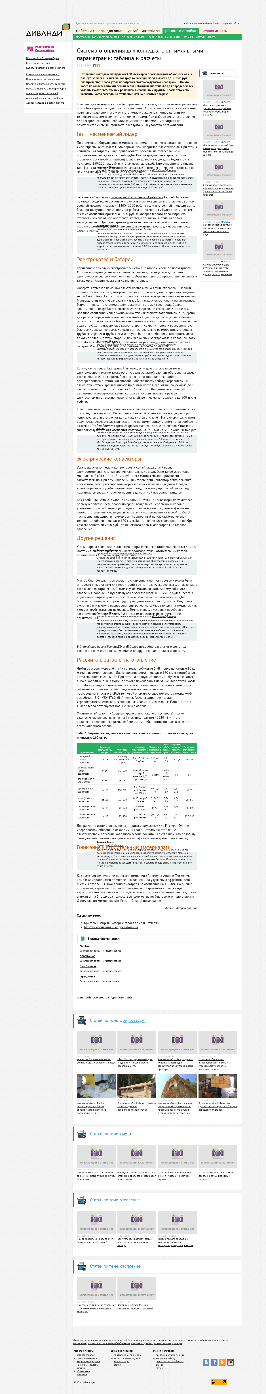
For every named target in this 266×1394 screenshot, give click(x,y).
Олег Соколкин (88, 966)
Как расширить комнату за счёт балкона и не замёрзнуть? (95, 1240)
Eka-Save (85, 946)
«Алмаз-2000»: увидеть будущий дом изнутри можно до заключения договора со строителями (217, 269)
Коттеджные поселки (38, 63)
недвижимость (214, 30)
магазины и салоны (87, 1364)
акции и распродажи (88, 1361)
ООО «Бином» (115, 845)
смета (125, 1133)
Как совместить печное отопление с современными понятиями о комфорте (96, 1308)
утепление (130, 1200)
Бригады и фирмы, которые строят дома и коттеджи (121, 923)
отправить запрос (112, 950)
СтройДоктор (87, 976)
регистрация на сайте (226, 23)
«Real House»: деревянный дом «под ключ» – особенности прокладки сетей (135, 1062)
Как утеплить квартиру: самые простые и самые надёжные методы (216, 1176)
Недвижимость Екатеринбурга (44, 48)
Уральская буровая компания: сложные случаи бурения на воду (96, 1061)
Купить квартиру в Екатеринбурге (45, 67)
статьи (200, 37)
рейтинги (82, 1374)
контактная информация (168, 1343)
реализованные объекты (164, 37)
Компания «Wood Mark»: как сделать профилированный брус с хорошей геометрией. (218, 1106)
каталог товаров (86, 1355)
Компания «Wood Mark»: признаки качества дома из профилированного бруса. (136, 1106)
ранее (156, 900)
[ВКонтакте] (94, 65)
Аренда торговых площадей (42, 93)
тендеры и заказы (133, 37)
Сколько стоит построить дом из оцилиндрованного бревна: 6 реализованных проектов (218, 189)
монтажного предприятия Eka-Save (132, 229)
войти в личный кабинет (198, 23)
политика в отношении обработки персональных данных (120, 1343)
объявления (83, 1371)
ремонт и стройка (180, 30)
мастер (101, 428)
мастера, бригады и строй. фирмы (97, 37)
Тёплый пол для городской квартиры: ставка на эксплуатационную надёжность (175, 1242)
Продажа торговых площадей (43, 79)
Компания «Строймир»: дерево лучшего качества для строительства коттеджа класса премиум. (175, 1064)
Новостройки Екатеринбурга (42, 58)
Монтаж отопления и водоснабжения (111, 927)
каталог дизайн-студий (127, 1358)
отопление (130, 1266)
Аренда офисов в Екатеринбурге (45, 98)
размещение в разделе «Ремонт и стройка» (182, 1340)
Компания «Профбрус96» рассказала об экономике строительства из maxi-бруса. (217, 229)
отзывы (188, 37)
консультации (121, 1361)
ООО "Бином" (87, 956)
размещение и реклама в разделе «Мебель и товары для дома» (121, 1340)
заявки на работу (166, 1358)
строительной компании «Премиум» (137, 197)
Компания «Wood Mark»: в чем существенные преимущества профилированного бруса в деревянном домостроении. (175, 1108)
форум (212, 37)
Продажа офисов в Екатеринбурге (45, 83)
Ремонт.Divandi (110, 500)
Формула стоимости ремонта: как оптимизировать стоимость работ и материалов (136, 1176)
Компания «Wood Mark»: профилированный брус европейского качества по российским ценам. (91, 1108)
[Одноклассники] (98, 65)
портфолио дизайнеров (127, 1355)
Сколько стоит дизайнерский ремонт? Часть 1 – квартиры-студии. (174, 1176)
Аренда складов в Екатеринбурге (45, 102)
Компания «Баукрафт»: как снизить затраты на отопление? (135, 1306)
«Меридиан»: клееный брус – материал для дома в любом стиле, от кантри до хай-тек (218, 149)
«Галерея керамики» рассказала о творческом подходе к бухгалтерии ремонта (217, 109)
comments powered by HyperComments (104, 997)
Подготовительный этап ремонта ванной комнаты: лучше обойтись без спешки (96, 1176)
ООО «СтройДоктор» (164, 170)
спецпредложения (87, 1358)
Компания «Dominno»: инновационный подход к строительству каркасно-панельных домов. (213, 1064)
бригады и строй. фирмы (170, 1355)
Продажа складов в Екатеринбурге (46, 88)
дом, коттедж (132, 1020)
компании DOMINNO (138, 500)
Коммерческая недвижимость (43, 74)
